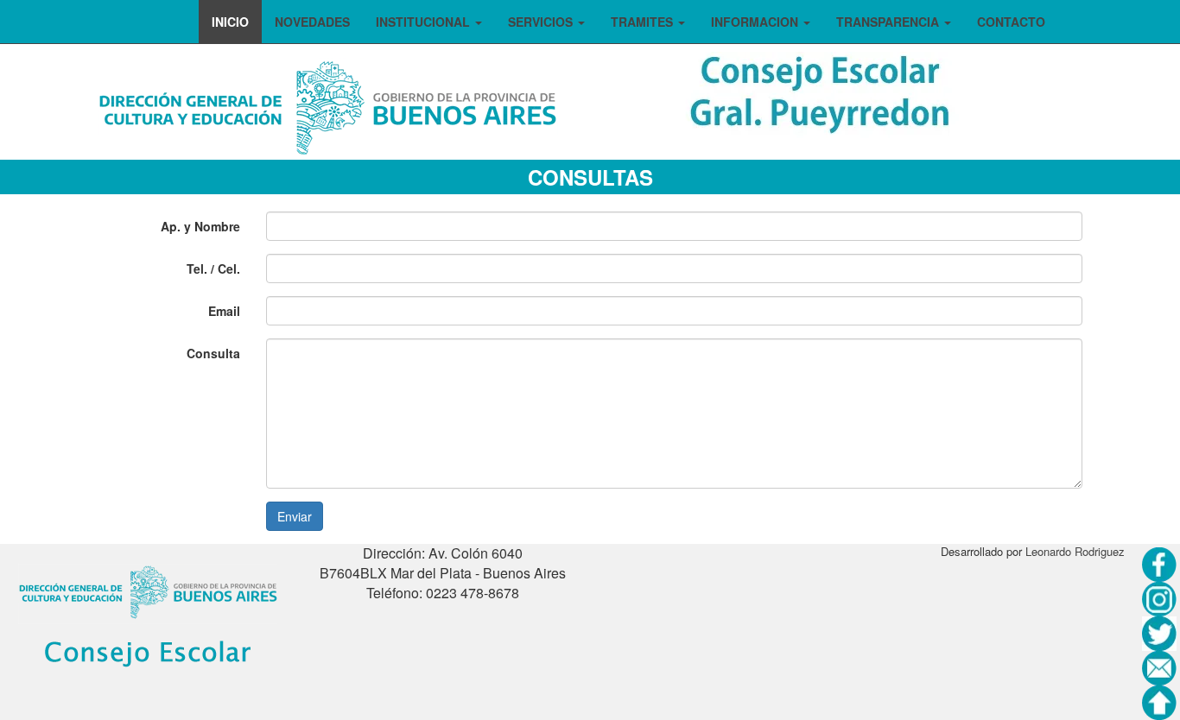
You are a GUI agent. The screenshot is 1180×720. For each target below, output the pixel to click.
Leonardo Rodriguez (1075, 551)
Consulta (213, 353)
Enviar (294, 516)
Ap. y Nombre (200, 226)
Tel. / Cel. (213, 268)
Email (224, 310)
